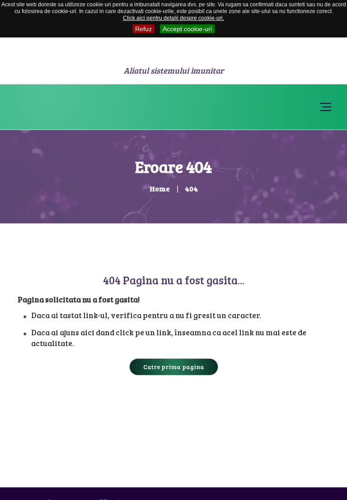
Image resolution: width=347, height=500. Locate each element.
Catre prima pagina (173, 366)
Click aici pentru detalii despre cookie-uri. (173, 18)
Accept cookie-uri (187, 28)
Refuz (143, 28)
